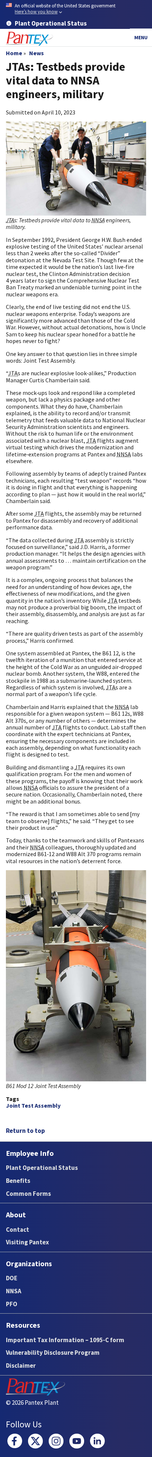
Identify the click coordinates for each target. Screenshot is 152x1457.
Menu (141, 37)
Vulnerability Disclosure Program (53, 1352)
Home (14, 53)
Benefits (18, 1181)
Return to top (25, 1131)
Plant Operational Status (42, 1168)
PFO (11, 1304)
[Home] (29, 39)
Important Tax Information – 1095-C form (65, 1340)
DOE (11, 1278)
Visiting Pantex (27, 1242)
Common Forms (28, 1194)
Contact (17, 1229)
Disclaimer (21, 1365)
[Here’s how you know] (76, 9)
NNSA (13, 1291)
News (36, 53)
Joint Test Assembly (33, 1105)
